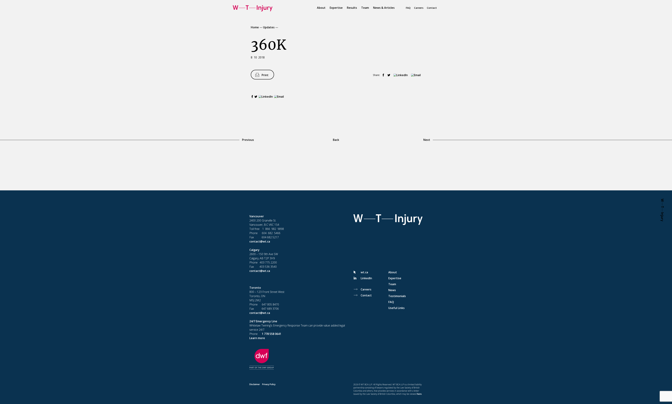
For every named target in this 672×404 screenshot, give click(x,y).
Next (426, 140)
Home (255, 27)
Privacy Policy (268, 384)
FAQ (408, 7)
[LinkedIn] (399, 75)
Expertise (336, 8)
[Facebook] (382, 75)
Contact (432, 7)
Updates (269, 27)
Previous (248, 140)
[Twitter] (388, 75)
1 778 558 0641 (271, 334)
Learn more (257, 338)
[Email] (414, 75)
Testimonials (397, 296)
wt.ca (364, 272)
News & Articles (384, 8)
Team (365, 8)
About (321, 8)
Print (265, 75)
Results (352, 8)
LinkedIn (366, 278)
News (392, 290)
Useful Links (396, 308)
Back (336, 140)
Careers (418, 7)
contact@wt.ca (259, 241)
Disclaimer (254, 384)
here (419, 393)
